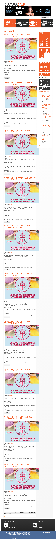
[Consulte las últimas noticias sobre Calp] (44, 71)
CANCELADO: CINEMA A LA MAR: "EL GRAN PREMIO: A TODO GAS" (46, 96)
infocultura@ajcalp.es (41, 527)
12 (28, 512)
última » (33, 512)
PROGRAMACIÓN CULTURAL (28, 23)
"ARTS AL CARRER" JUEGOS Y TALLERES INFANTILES (20, 35)
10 (23, 512)
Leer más (7, 78)
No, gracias (47, 532)
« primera (5, 513)
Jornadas (11, 61)
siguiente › (30, 513)
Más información (14, 538)
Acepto (43, 532)
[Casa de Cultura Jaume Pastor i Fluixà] (15, 5)
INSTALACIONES (16, 23)
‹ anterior (9, 513)
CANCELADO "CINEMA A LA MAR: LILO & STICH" (46, 137)
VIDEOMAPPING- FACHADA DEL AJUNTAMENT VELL (46, 117)
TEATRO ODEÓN (40, 24)
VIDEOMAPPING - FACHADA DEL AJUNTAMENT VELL (46, 127)
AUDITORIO (38, 22)
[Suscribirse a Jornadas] (4, 516)
